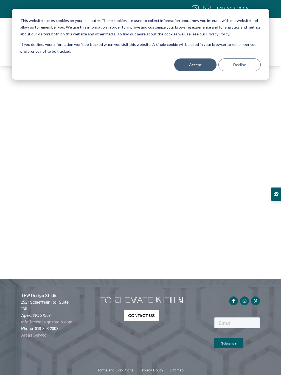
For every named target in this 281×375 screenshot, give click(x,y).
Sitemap (177, 370)
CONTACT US (141, 315)
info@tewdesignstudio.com (46, 321)
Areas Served (34, 335)
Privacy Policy (151, 370)
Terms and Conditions (115, 370)
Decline (239, 64)
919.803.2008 (46, 328)
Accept (195, 64)
